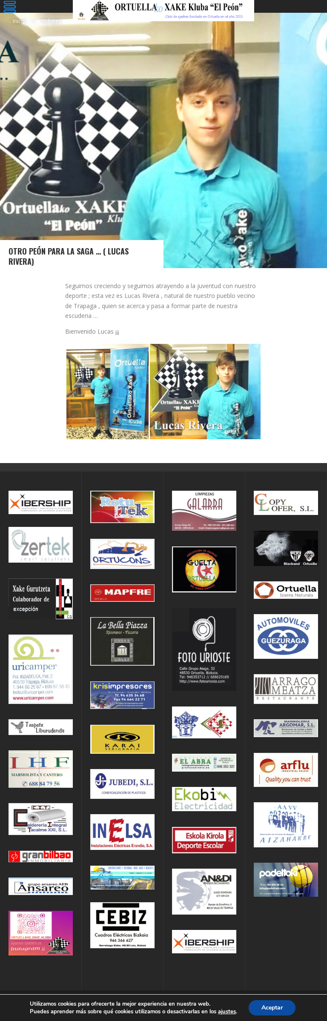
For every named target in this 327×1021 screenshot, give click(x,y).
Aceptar (272, 1008)
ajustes (227, 1011)
